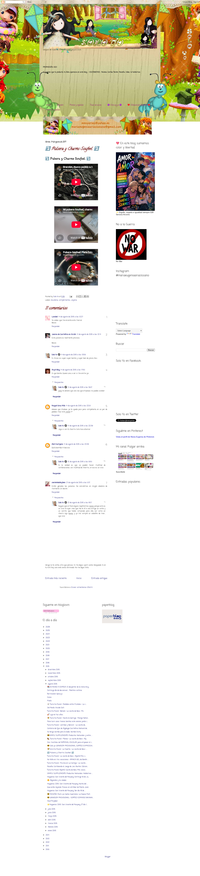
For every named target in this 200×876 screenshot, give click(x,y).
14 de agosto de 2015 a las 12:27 (71, 316)
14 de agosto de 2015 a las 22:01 (78, 405)
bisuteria (54, 300)
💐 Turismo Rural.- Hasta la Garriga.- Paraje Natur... (68, 718)
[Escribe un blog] (80, 296)
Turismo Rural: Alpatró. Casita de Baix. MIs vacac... (66, 770)
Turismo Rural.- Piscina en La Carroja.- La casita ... (67, 763)
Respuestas (59, 382)
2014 (48, 835)
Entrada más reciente (56, 578)
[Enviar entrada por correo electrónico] (71, 296)
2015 (48, 666)
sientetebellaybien (58, 482)
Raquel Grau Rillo (58, 405)
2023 (48, 637)
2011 (47, 845)
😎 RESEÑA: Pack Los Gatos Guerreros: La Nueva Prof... (69, 794)
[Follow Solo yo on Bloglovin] (51, 612)
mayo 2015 (52, 816)
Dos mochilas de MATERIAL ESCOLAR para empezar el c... (69, 742)
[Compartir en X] (82, 296)
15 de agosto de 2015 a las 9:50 (80, 461)
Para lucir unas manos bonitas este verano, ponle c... (67, 721)
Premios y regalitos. (76, 105)
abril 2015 (52, 820)
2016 (48, 663)
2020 (48, 648)
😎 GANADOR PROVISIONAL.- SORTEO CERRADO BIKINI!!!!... (70, 797)
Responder (56, 326)
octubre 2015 (53, 676)
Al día (48, 105)
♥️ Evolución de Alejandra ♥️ (138, 105)
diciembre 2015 (54, 669)
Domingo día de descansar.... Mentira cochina (64, 690)
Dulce (49, 697)
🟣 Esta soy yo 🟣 (114, 105)
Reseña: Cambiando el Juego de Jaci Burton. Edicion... (67, 766)
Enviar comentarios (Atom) (82, 587)
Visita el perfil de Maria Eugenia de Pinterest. (135, 437)
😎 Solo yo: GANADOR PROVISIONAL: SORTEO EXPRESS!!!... (70, 745)
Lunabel (55, 316)
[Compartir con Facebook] (85, 296)
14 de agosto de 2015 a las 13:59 (73, 354)
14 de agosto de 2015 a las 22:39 (80, 425)
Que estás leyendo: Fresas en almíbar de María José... (68, 787)
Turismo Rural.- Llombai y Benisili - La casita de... (66, 725)
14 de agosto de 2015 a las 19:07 (80, 387)
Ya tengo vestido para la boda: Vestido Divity (64, 732)
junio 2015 (52, 812)
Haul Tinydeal (52, 801)
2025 (48, 630)
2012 (48, 842)
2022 (48, 641)
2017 (48, 659)
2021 (48, 644)
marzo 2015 (53, 823)
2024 (48, 634)
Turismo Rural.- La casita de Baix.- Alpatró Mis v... (66, 756)
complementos (64, 300)
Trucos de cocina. (95, 105)
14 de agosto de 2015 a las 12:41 (89, 334)
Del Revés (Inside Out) (55, 707)
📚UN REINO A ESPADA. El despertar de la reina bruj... (68, 687)
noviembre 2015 (54, 673)
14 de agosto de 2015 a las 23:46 (76, 444)
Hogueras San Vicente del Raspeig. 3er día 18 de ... (66, 790)
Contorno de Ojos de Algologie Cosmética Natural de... (67, 728)
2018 (48, 655)
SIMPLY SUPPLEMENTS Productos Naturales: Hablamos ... (70, 773)
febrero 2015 (53, 827)
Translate (136, 334)
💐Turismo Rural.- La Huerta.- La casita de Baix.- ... (67, 749)
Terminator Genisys (55, 694)
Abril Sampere (57, 444)
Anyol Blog (56, 370)
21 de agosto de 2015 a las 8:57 (80, 502)
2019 (48, 652)
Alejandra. (60, 105)
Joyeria (74, 300)
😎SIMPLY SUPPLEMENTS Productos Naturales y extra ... (69, 735)
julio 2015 (52, 809)
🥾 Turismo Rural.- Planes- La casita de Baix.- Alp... (67, 739)
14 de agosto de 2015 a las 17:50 (73, 370)
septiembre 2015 (54, 680)
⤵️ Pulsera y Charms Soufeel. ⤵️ (60, 752)
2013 (48, 838)
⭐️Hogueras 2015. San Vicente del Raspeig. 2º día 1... (67, 804)
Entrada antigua (99, 578)
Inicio (78, 578)
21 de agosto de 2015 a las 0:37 (78, 482)
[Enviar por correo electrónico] (77, 296)
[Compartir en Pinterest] (87, 296)
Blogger (108, 856)
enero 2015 (52, 830)
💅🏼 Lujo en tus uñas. (55, 714)
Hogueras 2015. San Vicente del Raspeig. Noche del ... (67, 784)
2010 (48, 849)
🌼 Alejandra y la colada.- (57, 780)
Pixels (49, 700)
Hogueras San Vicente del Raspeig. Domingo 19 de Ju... (68, 777)
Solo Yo (56, 296)
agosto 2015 (53, 684)
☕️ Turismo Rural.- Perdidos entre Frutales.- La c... (67, 704)
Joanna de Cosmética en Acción (64, 334)
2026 (48, 627)
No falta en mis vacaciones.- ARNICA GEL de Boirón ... (67, 759)
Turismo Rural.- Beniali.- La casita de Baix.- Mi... (65, 711)
